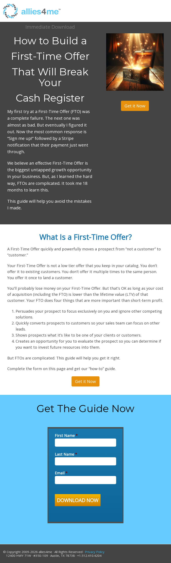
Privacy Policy (94, 552)
